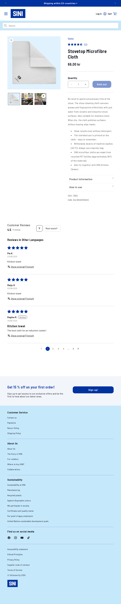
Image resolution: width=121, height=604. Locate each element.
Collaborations (13, 469)
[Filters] (39, 228)
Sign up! (93, 389)
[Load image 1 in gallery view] (14, 99)
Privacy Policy (13, 559)
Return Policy (13, 428)
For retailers (13, 459)
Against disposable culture (19, 500)
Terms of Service (14, 570)
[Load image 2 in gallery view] (27, 99)
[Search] (5, 25)
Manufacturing (13, 490)
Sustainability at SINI (16, 485)
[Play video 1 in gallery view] (40, 99)
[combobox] (63, 25)
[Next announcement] (115, 3)
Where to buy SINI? (15, 464)
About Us (11, 448)
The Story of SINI (14, 454)
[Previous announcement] (6, 3)
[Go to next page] (79, 349)
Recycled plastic (14, 495)
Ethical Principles (15, 554)
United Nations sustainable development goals (27, 521)
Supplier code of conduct (18, 565)
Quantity (72, 78)
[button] (6, 13)
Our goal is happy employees (20, 516)
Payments (11, 423)
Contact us (12, 417)
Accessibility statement (17, 549)
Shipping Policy (14, 433)
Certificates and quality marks (20, 511)
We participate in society (18, 505)
